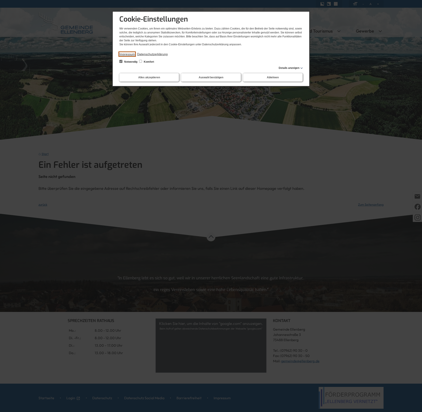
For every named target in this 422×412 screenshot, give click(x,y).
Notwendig (131, 61)
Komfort (148, 61)
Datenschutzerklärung (152, 54)
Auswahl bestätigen (211, 77)
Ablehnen (273, 77)
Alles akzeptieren (149, 77)
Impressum (127, 54)
